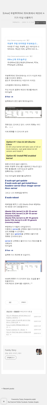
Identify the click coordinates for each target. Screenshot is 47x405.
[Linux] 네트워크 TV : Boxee (15, 330)
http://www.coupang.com (16, 40)
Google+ (36, 402)
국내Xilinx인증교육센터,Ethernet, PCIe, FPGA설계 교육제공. (22, 63)
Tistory (21, 399)
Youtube (30, 402)
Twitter (19, 402)
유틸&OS (16, 311)
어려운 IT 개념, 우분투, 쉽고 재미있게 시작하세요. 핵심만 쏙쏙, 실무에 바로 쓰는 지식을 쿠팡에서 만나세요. (23, 47)
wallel (34, 399)
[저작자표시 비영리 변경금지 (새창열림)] (31, 302)
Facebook (24, 402)
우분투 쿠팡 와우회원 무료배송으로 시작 (22, 43)
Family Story (10, 350)
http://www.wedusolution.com (18, 56)
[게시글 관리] (16, 302)
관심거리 (9, 311)
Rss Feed (11, 402)
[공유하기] (13, 302)
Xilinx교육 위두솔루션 (17, 59)
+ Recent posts (8, 388)
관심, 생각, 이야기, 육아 (13, 353)
